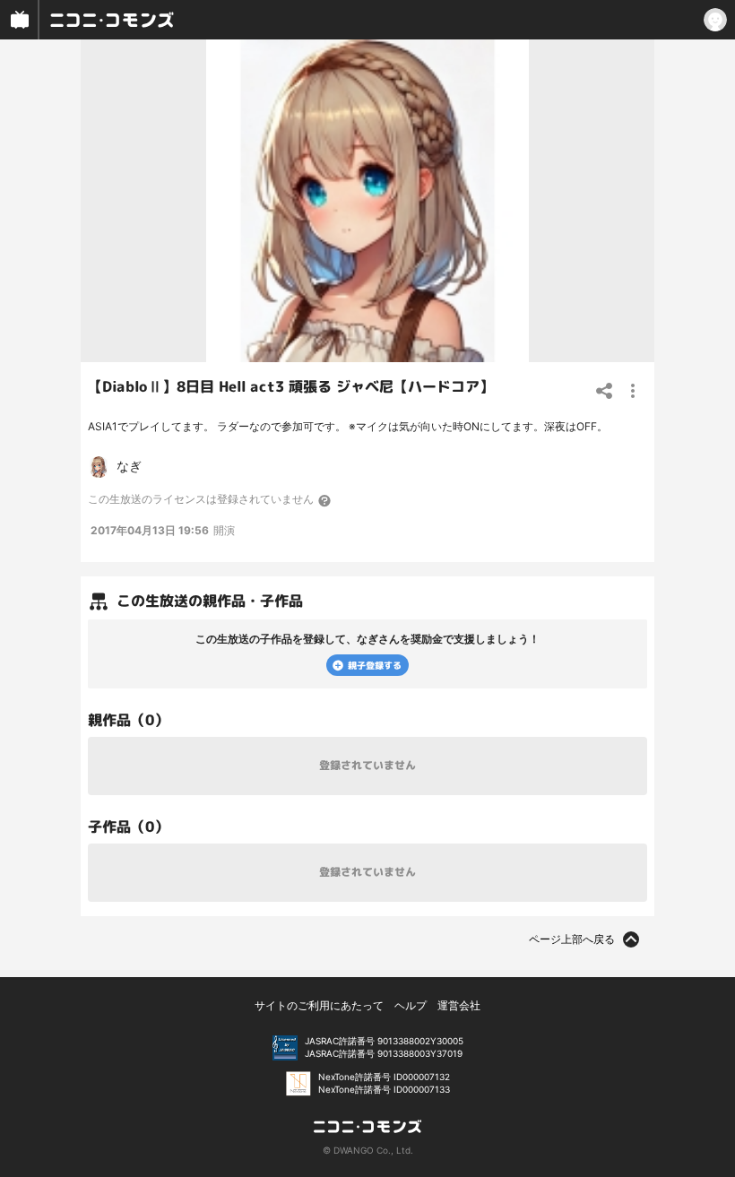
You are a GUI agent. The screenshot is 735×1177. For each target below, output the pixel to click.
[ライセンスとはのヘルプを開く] (325, 500)
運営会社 (458, 1005)
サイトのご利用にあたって (319, 1005)
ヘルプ (410, 1005)
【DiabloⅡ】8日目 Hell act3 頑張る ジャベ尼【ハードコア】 (291, 386)
